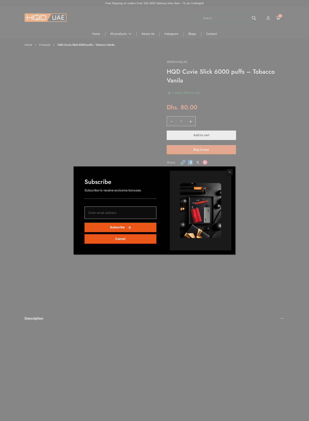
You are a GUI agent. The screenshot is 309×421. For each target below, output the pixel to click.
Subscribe (117, 227)
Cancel (120, 239)
